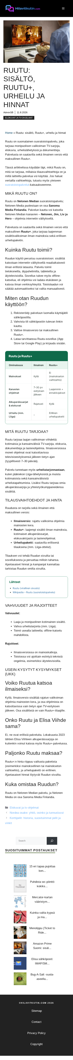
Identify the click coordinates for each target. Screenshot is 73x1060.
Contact (36, 1022)
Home (9, 132)
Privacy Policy (36, 1033)
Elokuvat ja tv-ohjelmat (19, 118)
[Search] (52, 841)
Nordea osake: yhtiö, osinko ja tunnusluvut (37, 812)
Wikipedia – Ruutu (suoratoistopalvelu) (34, 592)
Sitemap (36, 1010)
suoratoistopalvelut (17, 184)
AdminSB (8, 112)
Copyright (36, 1044)
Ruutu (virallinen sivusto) (26, 588)
